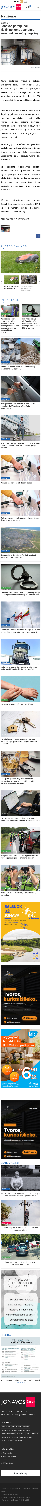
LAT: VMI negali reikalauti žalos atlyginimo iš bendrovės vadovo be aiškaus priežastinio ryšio (20, 819)
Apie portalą (7, 1453)
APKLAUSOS (6, 1430)
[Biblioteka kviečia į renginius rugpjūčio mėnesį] (18, 1358)
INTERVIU (35, 1434)
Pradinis (4, 1497)
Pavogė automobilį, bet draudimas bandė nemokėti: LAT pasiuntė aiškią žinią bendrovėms (18, 406)
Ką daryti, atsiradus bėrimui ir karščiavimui (18, 704)
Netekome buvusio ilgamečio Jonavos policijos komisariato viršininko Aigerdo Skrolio (20, 1194)
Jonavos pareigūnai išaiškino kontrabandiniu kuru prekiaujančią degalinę (20, 29)
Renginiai (5, 1500)
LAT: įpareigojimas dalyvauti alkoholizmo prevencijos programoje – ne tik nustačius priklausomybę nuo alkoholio (18, 781)
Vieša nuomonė (24, 1497)
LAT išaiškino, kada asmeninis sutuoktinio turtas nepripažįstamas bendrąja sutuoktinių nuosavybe (19, 741)
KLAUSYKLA (21, 1434)
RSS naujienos (8, 1463)
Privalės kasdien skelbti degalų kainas (16, 483)
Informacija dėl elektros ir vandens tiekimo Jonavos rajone (20, 1229)
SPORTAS (26, 1427)
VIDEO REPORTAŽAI (26, 1437)
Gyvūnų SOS (25, 1500)
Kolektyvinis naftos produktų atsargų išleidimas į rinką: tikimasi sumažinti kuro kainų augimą (20, 631)
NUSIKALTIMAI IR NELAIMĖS (21, 1430)
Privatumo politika (9, 1456)
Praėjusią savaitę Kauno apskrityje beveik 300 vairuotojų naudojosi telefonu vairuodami (19, 856)
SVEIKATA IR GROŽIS (8, 1434)
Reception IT (14, 1494)
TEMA (28, 1434)
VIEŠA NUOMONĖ (7, 1441)
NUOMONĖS (6, 1437)
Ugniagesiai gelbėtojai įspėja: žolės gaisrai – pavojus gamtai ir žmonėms (19, 556)
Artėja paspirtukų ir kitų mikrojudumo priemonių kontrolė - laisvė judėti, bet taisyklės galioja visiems (20, 445)
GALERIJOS (18, 1441)
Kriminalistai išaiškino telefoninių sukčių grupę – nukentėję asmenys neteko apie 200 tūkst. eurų (31, 323)
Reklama (6, 1460)
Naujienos (13, 1497)
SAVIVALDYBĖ (16, 1427)
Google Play (21, 1473)
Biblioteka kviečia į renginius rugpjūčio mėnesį (20, 1380)
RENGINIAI (15, 1437)
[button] (18, 1382)
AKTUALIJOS (6, 1427)
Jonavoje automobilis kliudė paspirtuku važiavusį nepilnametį (20, 1263)
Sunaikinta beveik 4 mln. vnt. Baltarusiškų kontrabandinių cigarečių (18, 367)
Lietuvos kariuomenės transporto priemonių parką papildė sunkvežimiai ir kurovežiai (19, 668)
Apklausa (14, 1500)
